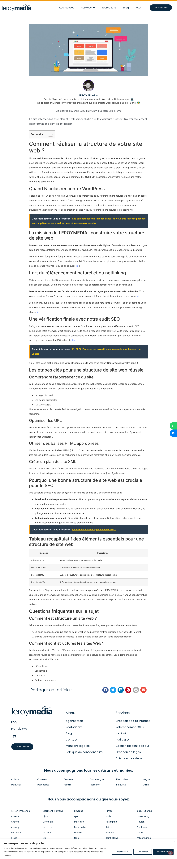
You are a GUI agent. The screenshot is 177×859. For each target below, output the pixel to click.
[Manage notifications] (170, 853)
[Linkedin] (14, 736)
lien (73, 340)
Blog (126, 7)
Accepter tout (163, 851)
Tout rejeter (142, 851)
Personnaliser (122, 851)
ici (77, 265)
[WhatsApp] (173, 425)
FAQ (138, 7)
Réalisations (108, 7)
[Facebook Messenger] (173, 433)
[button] (105, 690)
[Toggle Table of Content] (49, 134)
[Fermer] (174, 841)
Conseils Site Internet (111, 111)
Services (86, 7)
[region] (88, 849)
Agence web (66, 7)
